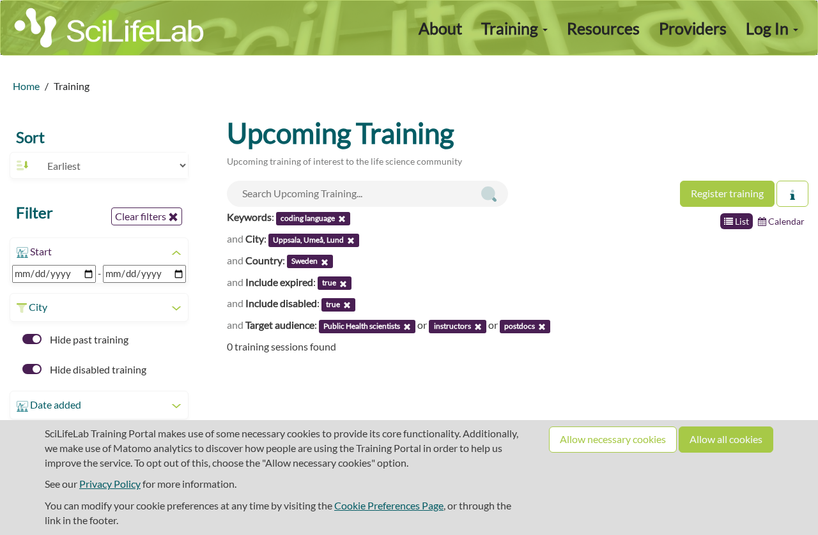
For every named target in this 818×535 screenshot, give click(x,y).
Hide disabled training (97, 369)
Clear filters (141, 216)
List (741, 221)
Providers (693, 28)
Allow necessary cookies (613, 439)
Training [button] (511, 28)
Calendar (785, 221)
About (440, 28)
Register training (727, 193)
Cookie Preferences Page (389, 505)
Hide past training (88, 339)
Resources (603, 28)
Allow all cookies (726, 439)
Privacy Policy (110, 484)
